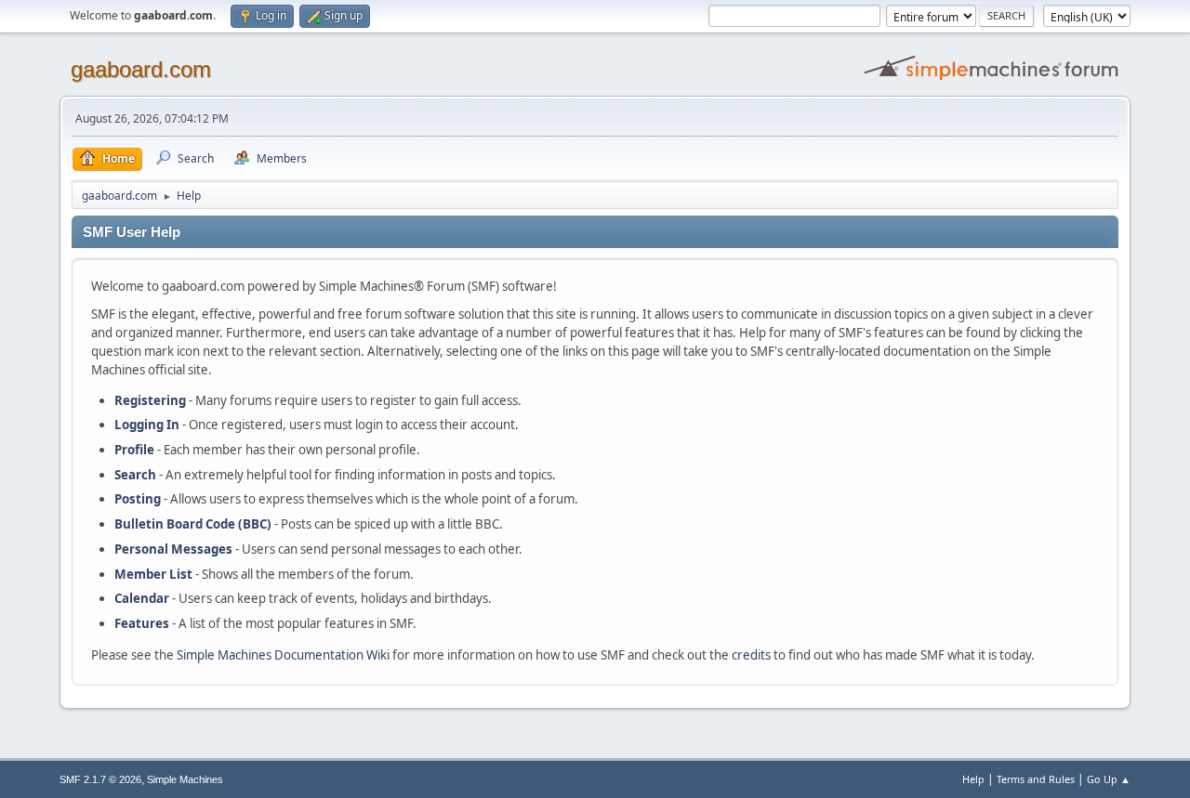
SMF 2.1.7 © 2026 (100, 779)
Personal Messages (173, 549)
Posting (137, 499)
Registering (150, 400)
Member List (154, 574)
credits (751, 655)
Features (141, 623)
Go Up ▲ (1108, 779)
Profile (134, 449)
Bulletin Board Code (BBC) (192, 524)
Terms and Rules (1036, 779)
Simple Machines (185, 779)
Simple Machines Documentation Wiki (283, 655)
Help (973, 779)
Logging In (146, 424)
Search (135, 474)
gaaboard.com (141, 69)
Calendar (141, 598)
